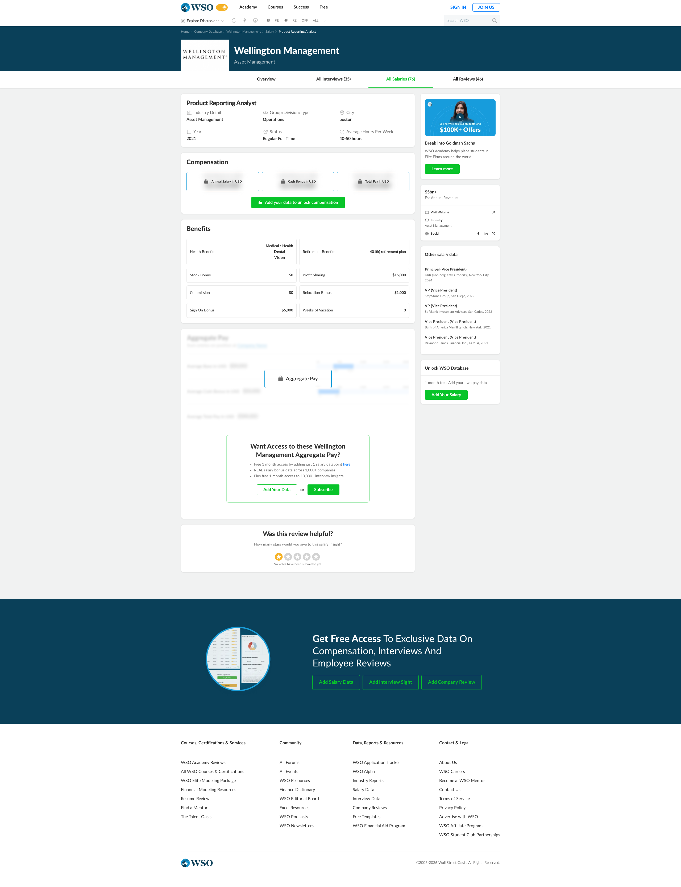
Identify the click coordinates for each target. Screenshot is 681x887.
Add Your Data (276, 490)
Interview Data (366, 799)
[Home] (197, 7)
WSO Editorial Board (299, 799)
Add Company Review (451, 682)
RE (295, 20)
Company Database (208, 31)
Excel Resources (294, 808)
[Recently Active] (234, 20)
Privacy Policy (452, 808)
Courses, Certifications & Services (213, 743)
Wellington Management (243, 31)
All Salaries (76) (400, 79)
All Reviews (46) (468, 79)
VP (427, 290)
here (346, 464)
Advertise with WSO (458, 817)
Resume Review (195, 799)
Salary (269, 31)
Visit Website (440, 212)
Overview (266, 79)
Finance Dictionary (297, 790)
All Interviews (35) (333, 79)
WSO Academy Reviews (203, 763)
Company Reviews (370, 808)
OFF (305, 20)
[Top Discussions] (245, 20)
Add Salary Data (336, 682)
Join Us (486, 7)
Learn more (442, 169)
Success (301, 7)
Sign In (458, 7)
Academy (248, 7)
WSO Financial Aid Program (379, 826)
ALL (315, 20)
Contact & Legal (454, 743)
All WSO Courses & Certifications (212, 772)
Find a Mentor (194, 808)
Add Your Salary (446, 395)
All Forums (290, 763)
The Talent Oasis (196, 817)
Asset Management (438, 225)
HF (286, 20)
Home (185, 31)
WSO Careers (452, 772)
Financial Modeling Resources (208, 790)
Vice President (437, 322)
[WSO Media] (255, 20)
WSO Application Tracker (376, 763)
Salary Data (363, 790)
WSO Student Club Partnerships (469, 835)
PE (277, 20)
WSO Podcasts (294, 817)
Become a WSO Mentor (462, 781)
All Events (289, 772)
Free (323, 7)
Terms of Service (454, 799)
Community (290, 743)
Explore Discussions (203, 21)
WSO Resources (295, 781)
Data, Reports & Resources (378, 743)
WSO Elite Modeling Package (208, 781)
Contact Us (449, 790)
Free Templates (366, 817)
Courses (275, 7)
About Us (448, 763)
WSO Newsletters (297, 826)
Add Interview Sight (390, 682)
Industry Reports (368, 781)
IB (268, 20)
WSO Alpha (364, 772)
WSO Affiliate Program (461, 826)
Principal (432, 269)
